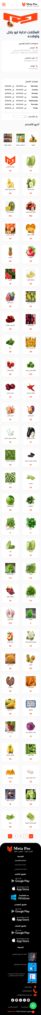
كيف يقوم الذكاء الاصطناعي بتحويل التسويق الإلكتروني (16, 974)
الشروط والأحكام (13, 1007)
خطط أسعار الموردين (20, 869)
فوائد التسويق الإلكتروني (19, 954)
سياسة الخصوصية (27, 1007)
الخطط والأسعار (20, 860)
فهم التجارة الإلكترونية (20, 964)
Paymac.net (11, 1011)
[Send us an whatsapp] (33, 1005)
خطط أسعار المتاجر (20, 865)
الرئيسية (20, 856)
